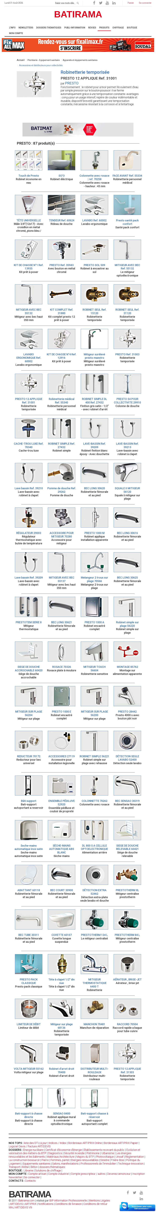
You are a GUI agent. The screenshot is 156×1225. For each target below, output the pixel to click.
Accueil (21, 60)
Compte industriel (58, 1173)
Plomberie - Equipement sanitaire (44, 60)
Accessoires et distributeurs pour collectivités (41, 65)
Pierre (45, 1160)
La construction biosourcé (24, 1160)
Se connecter (32, 1177)
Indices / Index (57, 1143)
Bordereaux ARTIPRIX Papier (121, 1143)
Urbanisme (107, 1153)
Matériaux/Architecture (60, 1156)
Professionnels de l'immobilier (98, 1163)
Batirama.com (26, 1200)
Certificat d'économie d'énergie (63, 1149)
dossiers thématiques (52, 1167)
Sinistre (104, 1160)
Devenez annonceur (119, 1173)
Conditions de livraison (68, 1203)
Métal (25, 1167)
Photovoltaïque (105, 1156)
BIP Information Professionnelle (68, 1200)
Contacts (30, 1180)
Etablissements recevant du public (104, 1149)
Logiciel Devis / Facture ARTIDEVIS (30, 1146)
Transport (14, 1167)
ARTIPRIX (30, 1203)
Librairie (28, 1170)
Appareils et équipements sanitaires (80, 60)
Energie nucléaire (33, 1149)
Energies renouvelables (84, 1160)
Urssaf (119, 1156)
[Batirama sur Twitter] (101, 3)
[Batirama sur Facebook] (94, 3)
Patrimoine (93, 1153)
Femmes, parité (60, 1160)
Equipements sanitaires (36, 1163)
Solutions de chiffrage (48, 1170)
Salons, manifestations (65, 1163)
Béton (34, 1167)
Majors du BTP (85, 1156)
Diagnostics (55, 1153)
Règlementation (134, 1156)
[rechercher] (77, 2)
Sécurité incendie (74, 1153)
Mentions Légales (99, 1200)
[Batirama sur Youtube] (107, 3)
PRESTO (71, 83)
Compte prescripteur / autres (88, 1173)
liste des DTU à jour (35, 1143)
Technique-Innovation (130, 1163)
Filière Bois (117, 1160)
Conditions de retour (95, 1203)
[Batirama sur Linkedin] (114, 3)
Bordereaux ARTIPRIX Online (85, 1143)
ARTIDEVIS (16, 1203)
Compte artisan (37, 1173)
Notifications (46, 1203)
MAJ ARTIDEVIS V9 (20, 1207)
